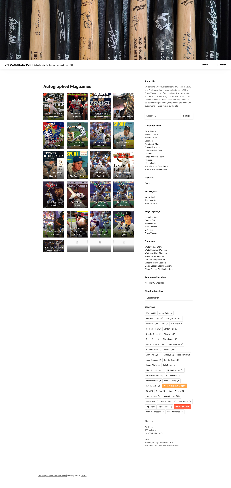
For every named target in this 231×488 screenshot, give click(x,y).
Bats (164, 323)
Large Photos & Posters (155, 157)
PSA (149, 391)
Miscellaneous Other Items (156, 166)
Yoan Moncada (175, 412)
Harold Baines (153, 349)
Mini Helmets (150, 163)
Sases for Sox (171, 396)
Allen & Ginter (151, 200)
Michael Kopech (154, 375)
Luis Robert (169, 365)
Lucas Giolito (153, 365)
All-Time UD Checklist (154, 283)
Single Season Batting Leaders (158, 266)
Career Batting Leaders (155, 259)
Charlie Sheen (153, 334)
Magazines (149, 160)
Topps (150, 406)
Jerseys (148, 153)
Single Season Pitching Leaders (158, 269)
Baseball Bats (151, 137)
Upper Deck (150, 197)
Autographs (173, 318)
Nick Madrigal (171, 381)
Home (205, 65)
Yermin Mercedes (155, 412)
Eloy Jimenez (170, 339)
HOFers (169, 349)
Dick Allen (170, 334)
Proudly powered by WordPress (52, 475)
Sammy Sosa (153, 396)
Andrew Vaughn (154, 318)
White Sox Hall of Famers (156, 253)
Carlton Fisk (150, 220)
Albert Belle (165, 313)
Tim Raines (185, 401)
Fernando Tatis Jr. (155, 344)
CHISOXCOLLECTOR (18, 64)
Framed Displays (152, 147)
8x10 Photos (150, 131)
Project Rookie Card (174, 386)
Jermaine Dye (151, 217)
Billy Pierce (149, 230)
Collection (221, 65)
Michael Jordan (175, 370)
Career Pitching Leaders (155, 263)
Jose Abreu (183, 355)
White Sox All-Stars (153, 247)
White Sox (182, 406)
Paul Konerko (150, 223)
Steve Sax (152, 401)
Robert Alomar (176, 391)
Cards (147, 183)
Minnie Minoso (151, 226)
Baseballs (149, 141)
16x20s (151, 313)
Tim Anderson (168, 401)
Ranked (160, 391)
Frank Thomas (151, 233)
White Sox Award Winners (156, 250)
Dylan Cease (153, 339)
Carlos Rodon (153, 329)
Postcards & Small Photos (156, 169)
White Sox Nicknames (154, 256)
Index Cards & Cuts (153, 150)
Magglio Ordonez (155, 370)
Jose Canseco (153, 360)
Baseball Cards (151, 134)
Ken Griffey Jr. (172, 360)
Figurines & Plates (152, 144)
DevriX (83, 475)
